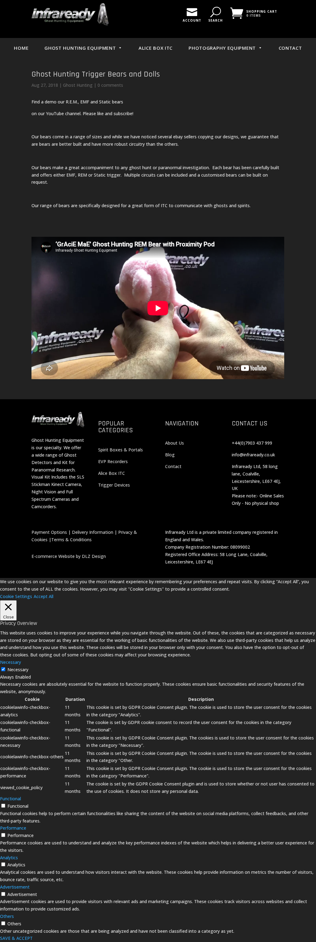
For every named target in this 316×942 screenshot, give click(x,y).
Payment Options (49, 532)
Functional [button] (10, 799)
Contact (290, 48)
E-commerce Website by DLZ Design (68, 556)
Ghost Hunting (78, 85)
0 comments (110, 85)
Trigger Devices (114, 485)
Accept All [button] (43, 596)
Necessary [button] (10, 662)
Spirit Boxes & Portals (120, 450)
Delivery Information (92, 532)
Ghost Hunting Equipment (80, 48)
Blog (170, 455)
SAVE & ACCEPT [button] (16, 938)
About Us (174, 443)
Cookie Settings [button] (16, 596)
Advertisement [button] (15, 887)
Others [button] (7, 916)
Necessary (17, 669)
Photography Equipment (222, 48)
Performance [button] (13, 828)
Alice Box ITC (156, 48)
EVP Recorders (113, 461)
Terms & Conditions (71, 539)
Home (21, 48)
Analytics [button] (9, 857)
